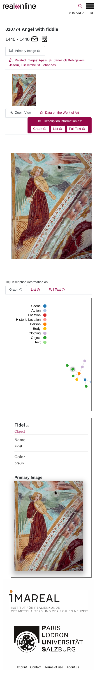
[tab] (25, 51)
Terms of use (54, 667)
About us (73, 667)
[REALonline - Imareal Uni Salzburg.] (48, 6)
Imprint (22, 667)
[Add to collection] (44, 39)
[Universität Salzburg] (48, 639)
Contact (35, 667)
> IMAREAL (77, 13)
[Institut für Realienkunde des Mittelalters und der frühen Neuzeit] (48, 601)
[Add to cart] (34, 39)
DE (92, 13)
